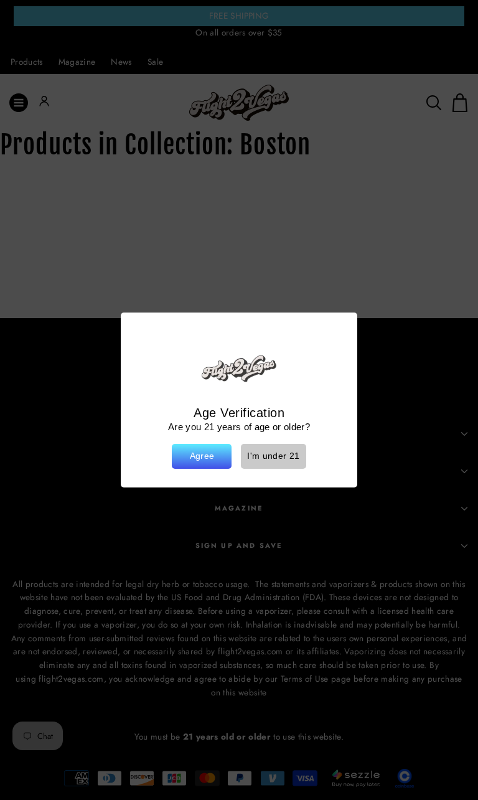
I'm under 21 (273, 456)
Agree (202, 456)
